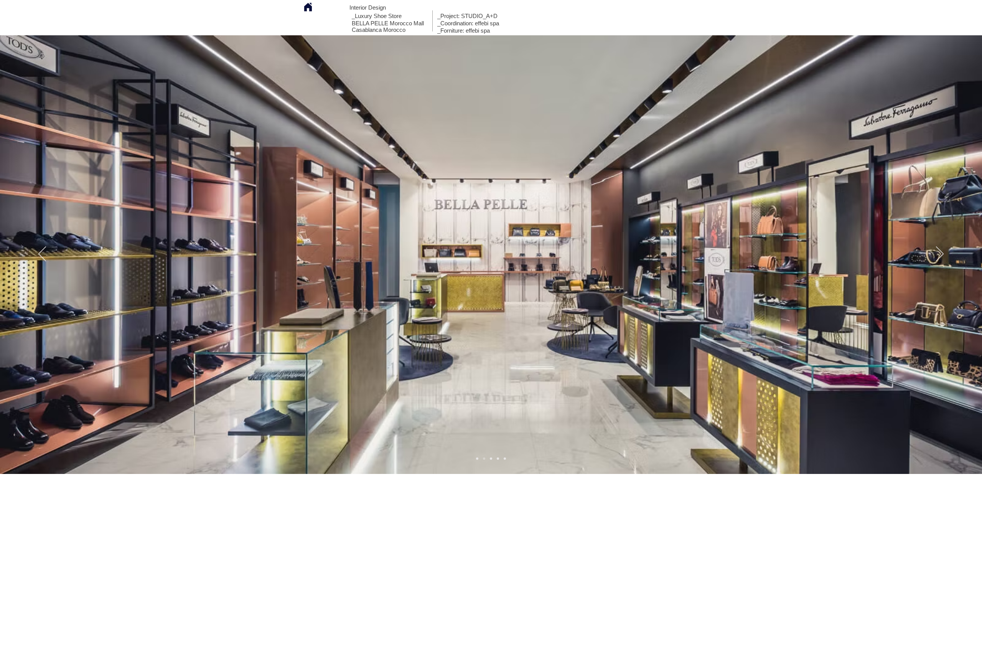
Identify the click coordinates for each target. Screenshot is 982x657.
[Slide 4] (505, 458)
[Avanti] (940, 254)
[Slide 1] (477, 458)
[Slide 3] (484, 458)
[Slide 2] (491, 458)
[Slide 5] (498, 458)
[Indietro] (42, 254)
